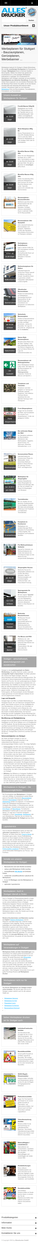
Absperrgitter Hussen (25, 567)
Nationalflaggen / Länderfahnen (24, 1143)
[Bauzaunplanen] (10, 202)
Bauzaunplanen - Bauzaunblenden (24, 198)
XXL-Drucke (18, 871)
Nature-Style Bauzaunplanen (23, 338)
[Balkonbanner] (10, 271)
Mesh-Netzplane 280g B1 (25, 130)
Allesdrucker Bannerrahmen (23, 290)
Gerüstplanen (13, 800)
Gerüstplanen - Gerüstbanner (23, 244)
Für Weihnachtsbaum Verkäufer (25, 546)
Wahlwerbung (6, 801)
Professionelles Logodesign (11, 849)
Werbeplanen (5, 89)
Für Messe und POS (25, 636)
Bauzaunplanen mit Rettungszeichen (24, 361)
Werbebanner (27, 814)
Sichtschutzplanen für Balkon (25, 267)
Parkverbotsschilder (25, 1096)
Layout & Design (27, 834)
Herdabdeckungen (24, 1165)
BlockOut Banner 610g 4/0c (25, 152)
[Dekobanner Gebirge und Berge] (10, 436)
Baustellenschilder (24, 1051)
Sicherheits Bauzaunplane (23, 315)
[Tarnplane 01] (10, 388)
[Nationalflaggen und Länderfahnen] (10, 1148)
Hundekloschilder (24, 1188)
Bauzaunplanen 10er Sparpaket (25, 221)
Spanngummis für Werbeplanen (24, 591)
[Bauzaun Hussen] (10, 459)
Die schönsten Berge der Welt (25, 432)
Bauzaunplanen (26, 798)
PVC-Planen (6, 809)
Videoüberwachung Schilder (24, 1120)
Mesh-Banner (16, 809)
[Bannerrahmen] (10, 294)
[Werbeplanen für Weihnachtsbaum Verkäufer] (10, 550)
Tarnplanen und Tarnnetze (23, 384)
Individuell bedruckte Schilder (25, 1029)
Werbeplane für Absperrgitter (23, 477)
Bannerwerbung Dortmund (11, 1008)
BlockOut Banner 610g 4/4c (25, 175)
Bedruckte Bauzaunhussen (23, 614)
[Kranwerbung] (10, 527)
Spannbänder (18, 814)
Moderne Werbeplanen (16, 920)
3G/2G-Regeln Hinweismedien (23, 1075)
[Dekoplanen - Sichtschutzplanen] (10, 342)
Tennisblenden (23, 499)
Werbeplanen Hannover (11, 998)
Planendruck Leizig (10, 1003)
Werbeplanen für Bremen (11, 1005)
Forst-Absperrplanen (25, 408)
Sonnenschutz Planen (25, 454)
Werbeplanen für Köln (10, 1001)
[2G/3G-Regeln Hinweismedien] (10, 1079)
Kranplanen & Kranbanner (22, 523)
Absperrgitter (27, 957)
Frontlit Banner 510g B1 (26, 106)
